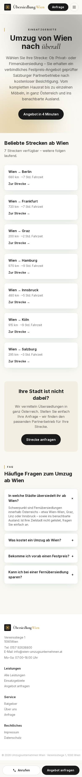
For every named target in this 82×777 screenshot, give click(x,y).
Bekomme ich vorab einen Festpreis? (41, 556)
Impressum (11, 732)
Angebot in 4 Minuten (41, 114)
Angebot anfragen (17, 686)
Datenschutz (12, 737)
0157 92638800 (21, 647)
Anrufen (24, 770)
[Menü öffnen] (74, 7)
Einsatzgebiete (14, 680)
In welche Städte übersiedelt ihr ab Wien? (41, 498)
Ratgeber (10, 703)
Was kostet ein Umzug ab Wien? (41, 540)
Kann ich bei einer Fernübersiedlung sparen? (41, 574)
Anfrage (58, 7)
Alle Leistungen (14, 675)
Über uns (10, 709)
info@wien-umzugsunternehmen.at (38, 651)
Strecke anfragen (41, 439)
